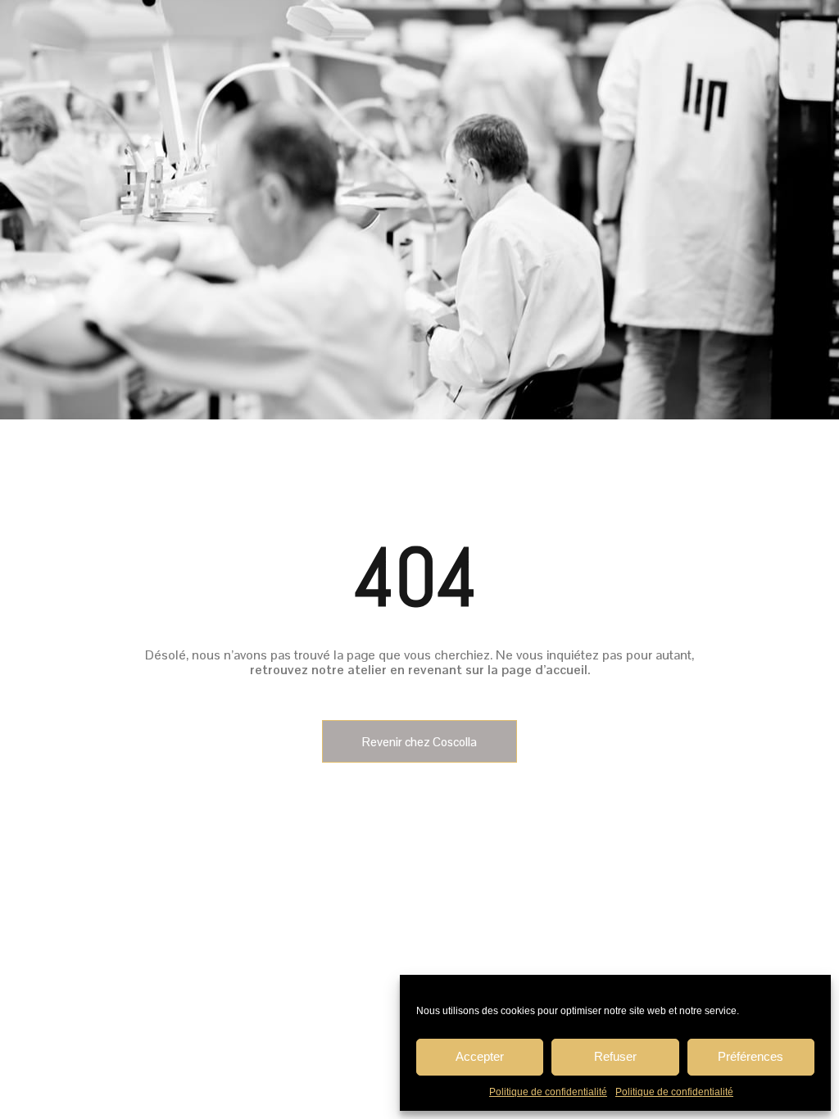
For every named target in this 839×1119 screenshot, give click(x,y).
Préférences (750, 1056)
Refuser (615, 1056)
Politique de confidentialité (548, 1092)
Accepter (480, 1056)
